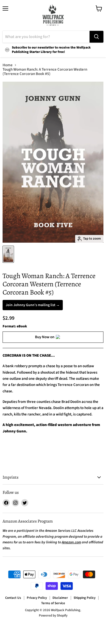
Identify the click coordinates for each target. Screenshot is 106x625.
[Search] (96, 37)
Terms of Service (53, 603)
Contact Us (13, 597)
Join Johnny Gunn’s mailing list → (33, 305)
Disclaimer (60, 597)
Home (8, 65)
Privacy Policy (37, 597)
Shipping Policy (84, 597)
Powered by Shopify (53, 615)
